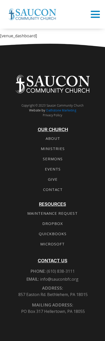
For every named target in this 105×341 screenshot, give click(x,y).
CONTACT (53, 189)
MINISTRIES (53, 148)
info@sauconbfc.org (59, 279)
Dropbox (52, 223)
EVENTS (53, 169)
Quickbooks (53, 233)
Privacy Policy (52, 115)
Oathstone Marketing (61, 110)
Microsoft (52, 243)
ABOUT (53, 138)
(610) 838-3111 (60, 271)
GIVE (53, 179)
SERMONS (53, 158)
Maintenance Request (52, 213)
